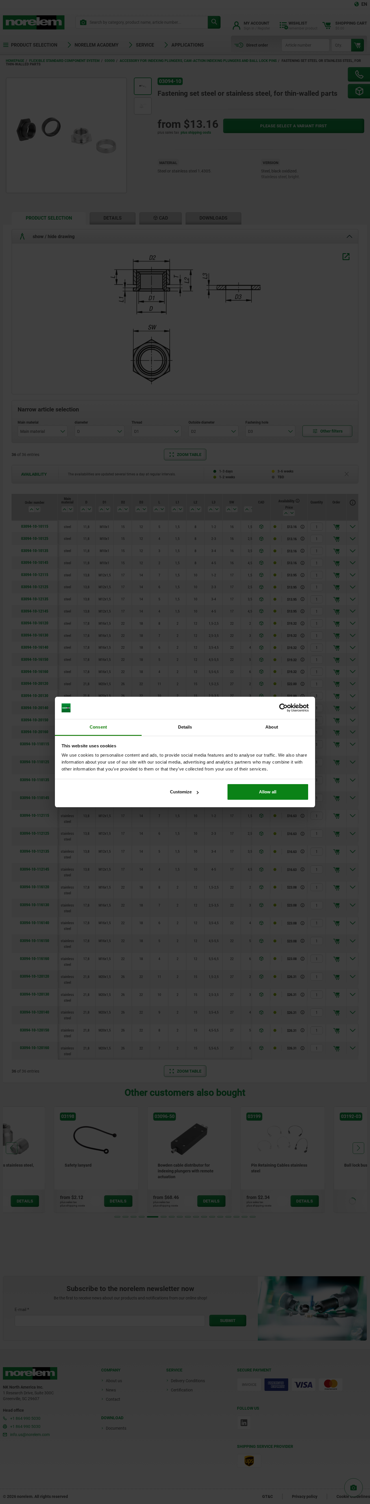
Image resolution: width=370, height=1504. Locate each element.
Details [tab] (185, 727)
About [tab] (271, 727)
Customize (181, 791)
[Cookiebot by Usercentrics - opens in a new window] (283, 708)
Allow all (267, 791)
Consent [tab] (98, 727)
